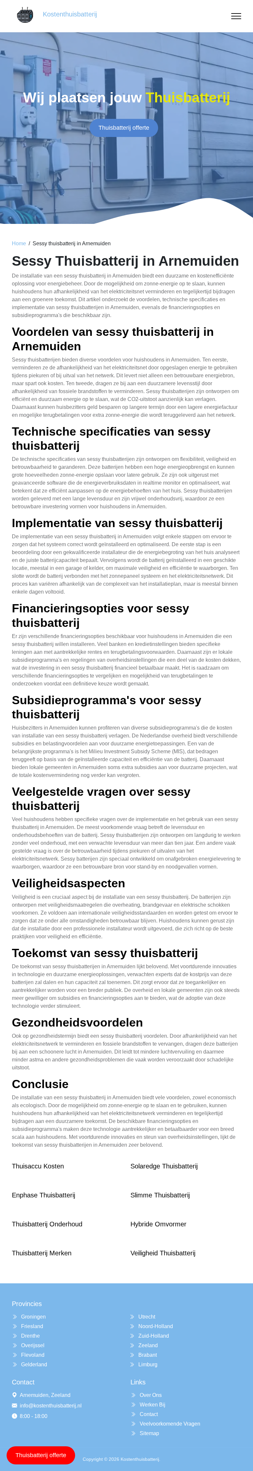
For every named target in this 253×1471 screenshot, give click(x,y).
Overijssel (32, 1345)
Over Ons (150, 1395)
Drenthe (30, 1336)
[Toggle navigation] (236, 16)
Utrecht (146, 1317)
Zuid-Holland (153, 1336)
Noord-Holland (155, 1326)
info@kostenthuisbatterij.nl (51, 1405)
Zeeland (147, 1345)
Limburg (147, 1364)
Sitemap (148, 1433)
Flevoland (32, 1355)
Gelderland (33, 1364)
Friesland (31, 1326)
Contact (148, 1414)
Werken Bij (151, 1404)
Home (19, 243)
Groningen (33, 1317)
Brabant (147, 1355)
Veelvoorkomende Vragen (169, 1424)
